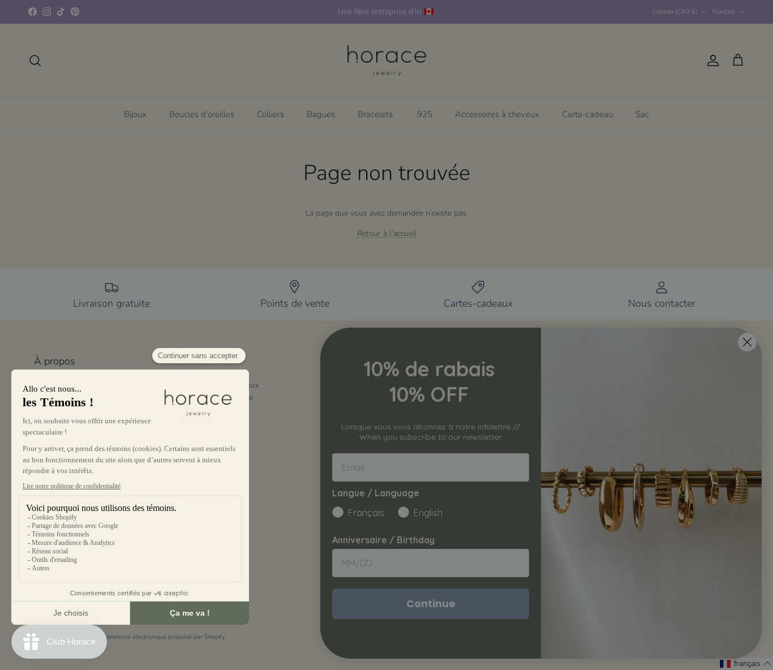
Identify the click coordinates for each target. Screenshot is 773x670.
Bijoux (135, 114)
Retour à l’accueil (386, 233)
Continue (431, 603)
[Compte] (711, 60)
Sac (642, 114)
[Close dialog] (747, 342)
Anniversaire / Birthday (383, 540)
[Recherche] (35, 60)
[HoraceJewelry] (386, 61)
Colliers (270, 114)
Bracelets (375, 114)
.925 (423, 114)
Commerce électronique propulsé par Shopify (163, 637)
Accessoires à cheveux (497, 114)
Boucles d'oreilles (201, 114)
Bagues (321, 114)
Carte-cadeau (587, 114)
